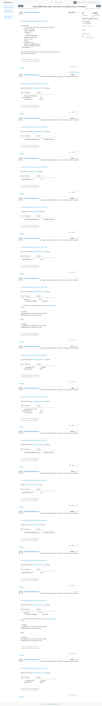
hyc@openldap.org (32, 171)
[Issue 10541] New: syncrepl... (93, 8)
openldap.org (8, 2)
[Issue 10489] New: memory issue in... (28, 8)
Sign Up (97, 2)
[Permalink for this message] (79, 66)
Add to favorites (88, 26)
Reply (22, 68)
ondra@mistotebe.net (34, 211)
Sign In (90, 2)
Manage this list (82, 2)
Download (9, 16)
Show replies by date (74, 72)
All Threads (9, 11)
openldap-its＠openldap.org (31, 12)
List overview (9, 7)
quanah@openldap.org (39, 88)
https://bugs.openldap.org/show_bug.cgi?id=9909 (34, 21)
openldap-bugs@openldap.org (90, 18)
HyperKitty (51, 704)
